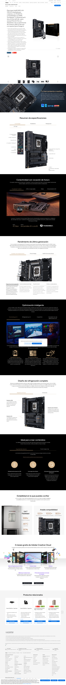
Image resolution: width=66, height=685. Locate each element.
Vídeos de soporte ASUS (46, 663)
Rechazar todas (54, 680)
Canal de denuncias (54, 665)
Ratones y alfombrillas (27, 666)
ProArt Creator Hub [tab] (44, 449)
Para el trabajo (7, 665)
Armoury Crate (54, 673)
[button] (55, 1)
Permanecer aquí (28, 343)
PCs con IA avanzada (55, 658)
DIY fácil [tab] (15, 126)
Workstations (16, 661)
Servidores (25, 662)
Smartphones (7, 657)
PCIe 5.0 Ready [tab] (33, 253)
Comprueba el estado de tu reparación (46, 656)
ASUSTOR (34, 661)
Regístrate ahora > (38, 583)
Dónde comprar (57, 5)
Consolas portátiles (7, 660)
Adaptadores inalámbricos (27, 659)
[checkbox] (58, 48)
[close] (46, 339)
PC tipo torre (16, 657)
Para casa (6, 664)
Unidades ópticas (17, 672)
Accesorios (6, 661)
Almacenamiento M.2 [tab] (51, 189)
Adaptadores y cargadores (27, 670)
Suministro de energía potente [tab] (17, 253)
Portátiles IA (53, 656)
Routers (25, 656)
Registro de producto (45, 658)
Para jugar (6, 669)
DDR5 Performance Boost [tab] (48, 253)
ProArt (21, 652)
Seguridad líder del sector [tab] (21, 449)
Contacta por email (45, 659)
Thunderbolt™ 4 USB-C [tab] (17, 189)
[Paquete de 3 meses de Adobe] (14, 53)
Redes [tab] (42, 189)
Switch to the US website (37, 343)
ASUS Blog (53, 672)
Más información (54, 621)
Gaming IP (25, 673)
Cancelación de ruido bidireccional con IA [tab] (52, 317)
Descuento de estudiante (55, 669)
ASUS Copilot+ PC (54, 657)
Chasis (15, 668)
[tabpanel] (33, 150)
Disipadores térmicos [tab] (21, 392)
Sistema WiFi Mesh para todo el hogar (28, 658)
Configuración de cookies (45, 680)
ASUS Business (59, 0)
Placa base (16, 665)
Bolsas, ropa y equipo (26, 667)
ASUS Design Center (54, 661)
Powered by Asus (54, 664)
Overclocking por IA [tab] (13, 317)
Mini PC (16, 660)
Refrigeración (16, 669)
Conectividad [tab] (17, 123)
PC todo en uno (17, 656)
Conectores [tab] (44, 392)
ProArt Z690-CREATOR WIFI (11, 4)
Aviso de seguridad (45, 662)
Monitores (6, 672)
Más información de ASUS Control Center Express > (33, 457)
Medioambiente (51, 0)
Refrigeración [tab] (48, 123)
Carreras (34, 657)
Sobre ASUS (35, 656)
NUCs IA (53, 660)
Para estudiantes (7, 668)
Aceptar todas (61, 680)
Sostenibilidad (35, 660)
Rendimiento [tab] (33, 123)
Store (10, 2)
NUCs (15, 658)
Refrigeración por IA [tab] (26, 317)
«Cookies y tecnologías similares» (27, 683)
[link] (6, 2)
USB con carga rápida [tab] (30, 189)
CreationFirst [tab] (39, 317)
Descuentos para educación (55, 668)
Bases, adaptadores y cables (27, 671)
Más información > (27, 583)
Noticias (34, 658)
